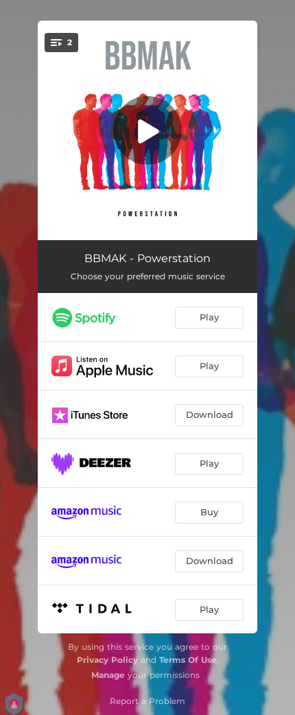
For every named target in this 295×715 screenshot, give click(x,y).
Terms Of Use (188, 660)
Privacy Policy (107, 660)
